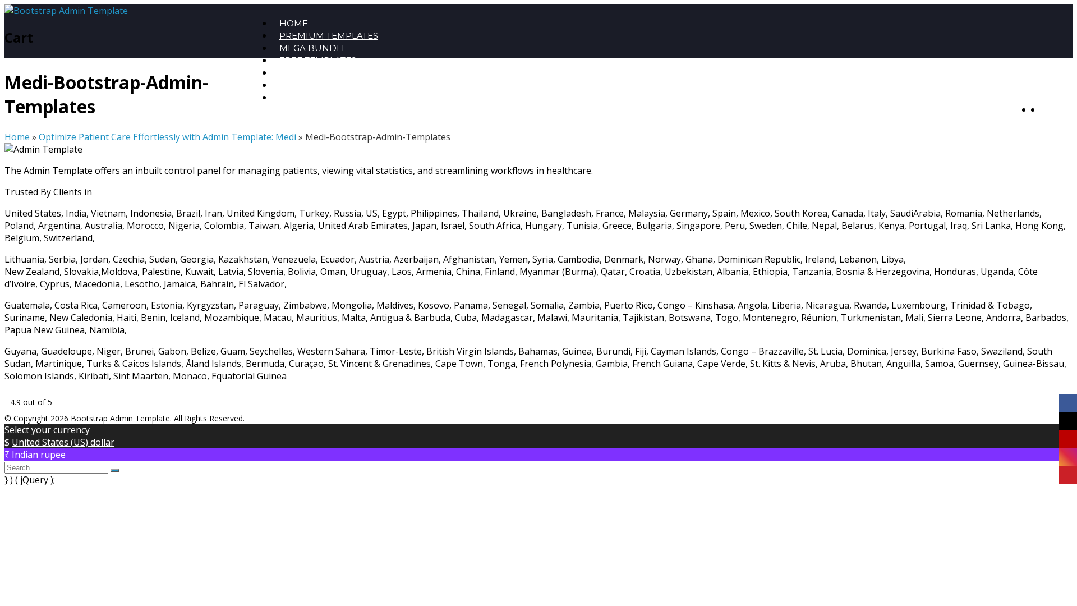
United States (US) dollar (63, 442)
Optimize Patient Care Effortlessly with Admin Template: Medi (167, 137)
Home (17, 137)
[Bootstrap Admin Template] (66, 10)
